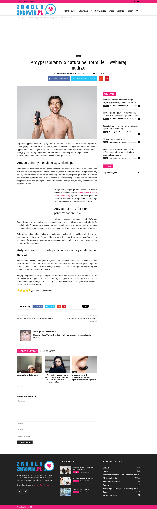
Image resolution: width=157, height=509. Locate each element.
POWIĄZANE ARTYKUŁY (28, 351)
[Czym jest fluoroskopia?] (65, 492)
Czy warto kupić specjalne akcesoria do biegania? (82, 319)
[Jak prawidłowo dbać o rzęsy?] (29, 364)
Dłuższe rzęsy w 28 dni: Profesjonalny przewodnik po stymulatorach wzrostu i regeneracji (84, 377)
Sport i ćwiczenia (98, 11)
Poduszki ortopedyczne (111, 481)
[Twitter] (138, 1)
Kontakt (32, 1)
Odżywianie (83, 11)
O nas (19, 1)
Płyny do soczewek (110, 495)
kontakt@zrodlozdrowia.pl (43, 485)
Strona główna (69, 11)
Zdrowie (120, 11)
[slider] (24, 290)
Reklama (25, 1)
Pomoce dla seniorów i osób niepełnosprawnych (121, 475)
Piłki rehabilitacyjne (110, 478)
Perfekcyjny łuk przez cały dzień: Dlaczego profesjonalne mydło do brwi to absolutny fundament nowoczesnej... (119, 152)
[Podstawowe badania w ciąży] (65, 481)
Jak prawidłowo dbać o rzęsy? (27, 375)
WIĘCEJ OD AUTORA (47, 351)
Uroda (111, 11)
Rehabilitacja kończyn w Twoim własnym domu (35, 318)
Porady (130, 11)
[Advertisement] (78, 37)
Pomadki (106, 485)
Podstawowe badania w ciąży (83, 478)
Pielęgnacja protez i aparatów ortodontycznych (120, 488)
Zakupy (105, 132)
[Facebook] (134, 1)
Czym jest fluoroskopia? (81, 489)
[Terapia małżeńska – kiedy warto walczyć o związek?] (65, 470)
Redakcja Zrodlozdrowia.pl (66, 73)
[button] (137, 10)
